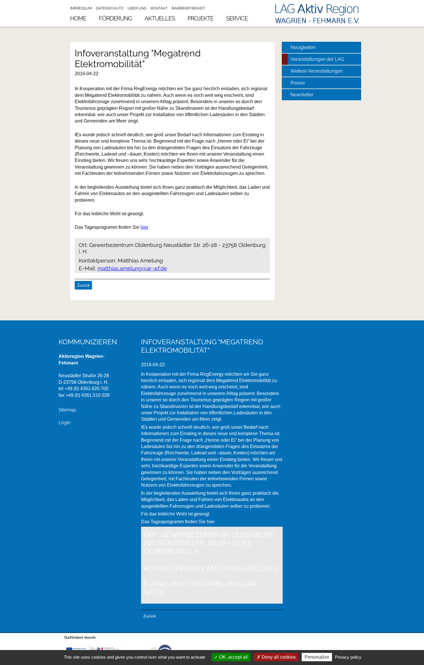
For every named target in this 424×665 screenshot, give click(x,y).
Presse (297, 83)
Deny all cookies (278, 657)
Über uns (137, 8)
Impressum (81, 8)
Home (78, 18)
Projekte (200, 18)
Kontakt (159, 8)
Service (237, 18)
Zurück (83, 285)
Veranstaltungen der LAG (317, 59)
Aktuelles (160, 18)
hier (144, 227)
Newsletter (302, 94)
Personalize (317, 657)
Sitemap (67, 410)
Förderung (115, 18)
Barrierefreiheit (188, 8)
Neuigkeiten (303, 47)
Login (64, 422)
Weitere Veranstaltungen (316, 71)
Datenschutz (109, 8)
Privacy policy (348, 657)
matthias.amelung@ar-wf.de (132, 268)
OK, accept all (233, 657)
